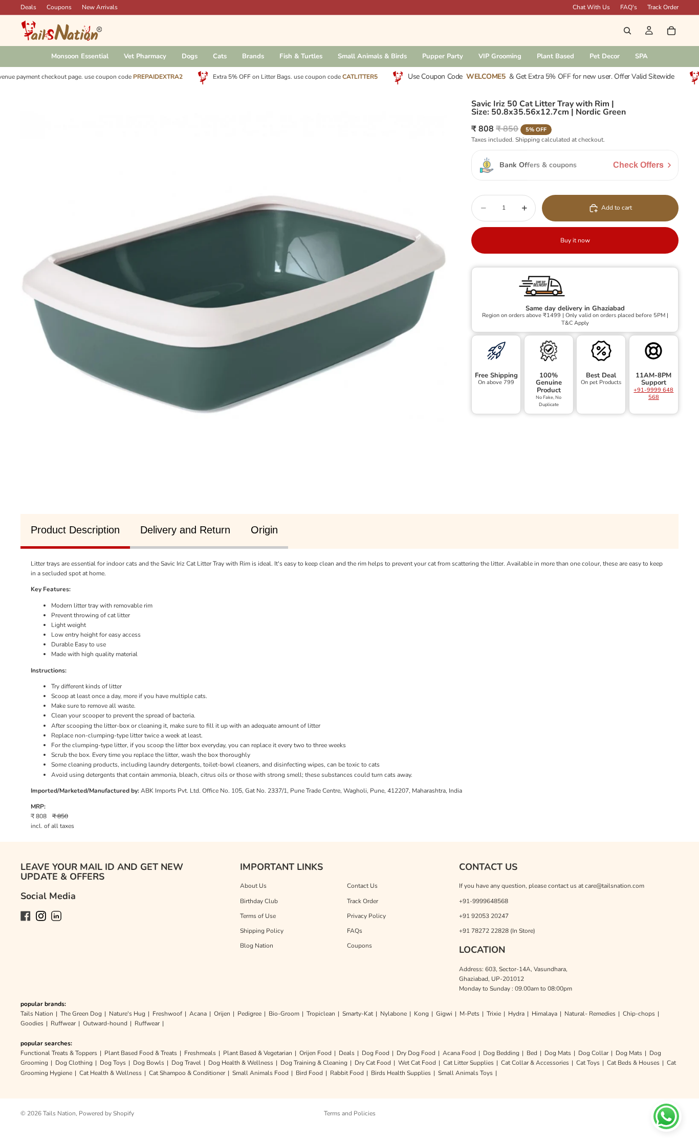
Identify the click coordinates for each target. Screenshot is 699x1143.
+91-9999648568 (483, 901)
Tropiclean (321, 1014)
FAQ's (628, 7)
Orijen (222, 1014)
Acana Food (459, 1053)
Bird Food (309, 1073)
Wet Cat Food (417, 1063)
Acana (198, 1014)
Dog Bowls (148, 1063)
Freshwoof (167, 1014)
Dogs (190, 56)
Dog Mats (557, 1053)
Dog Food (375, 1053)
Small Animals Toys (465, 1073)
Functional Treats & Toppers (58, 1053)
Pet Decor (604, 56)
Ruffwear (63, 1023)
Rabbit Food (347, 1073)
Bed (532, 1053)
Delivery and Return (185, 529)
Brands (253, 56)
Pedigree (249, 1014)
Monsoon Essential (79, 56)
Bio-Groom (284, 1014)
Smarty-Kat (357, 1014)
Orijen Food (315, 1053)
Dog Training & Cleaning (313, 1063)
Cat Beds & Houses (633, 1063)
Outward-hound (105, 1023)
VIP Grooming (499, 56)
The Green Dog (81, 1014)
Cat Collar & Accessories (535, 1063)
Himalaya (544, 1014)
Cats (220, 56)
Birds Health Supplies (401, 1073)
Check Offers (638, 165)
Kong (421, 1014)
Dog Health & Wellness (240, 1063)
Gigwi (444, 1014)
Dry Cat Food (373, 1063)
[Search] (627, 30)
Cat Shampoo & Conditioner (187, 1073)
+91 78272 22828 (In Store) (497, 931)
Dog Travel (186, 1063)
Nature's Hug (127, 1014)
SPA (641, 56)
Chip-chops (639, 1014)
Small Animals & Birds (372, 56)
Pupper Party (442, 56)
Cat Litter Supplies (468, 1063)
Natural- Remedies (590, 1014)
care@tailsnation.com (614, 886)
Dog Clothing (74, 1063)
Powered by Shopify (106, 1113)
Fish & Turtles (300, 56)
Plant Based (555, 56)
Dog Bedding (501, 1053)
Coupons (59, 7)
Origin (264, 529)
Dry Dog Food (416, 1053)
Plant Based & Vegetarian (257, 1053)
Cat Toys (588, 1063)
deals (28, 7)
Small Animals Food (260, 1073)
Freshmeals (200, 1053)
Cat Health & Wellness (110, 1073)
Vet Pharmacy (145, 56)
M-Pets (469, 1014)
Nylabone (393, 1014)
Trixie (494, 1014)
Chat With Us (591, 7)
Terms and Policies (350, 1113)
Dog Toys (113, 1063)
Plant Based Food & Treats (140, 1053)
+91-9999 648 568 (653, 393)
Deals (347, 1053)
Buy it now (575, 240)
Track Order (663, 7)
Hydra (516, 1014)
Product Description (75, 529)
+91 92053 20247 (484, 916)
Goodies (31, 1023)
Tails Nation (36, 1014)
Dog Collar (593, 1053)
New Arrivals (100, 7)
